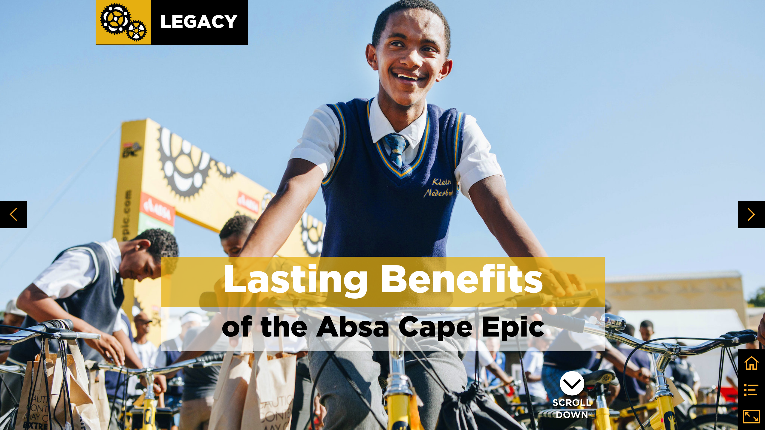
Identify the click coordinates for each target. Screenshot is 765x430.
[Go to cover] (751, 362)
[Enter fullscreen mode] (751, 416)
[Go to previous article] (13, 214)
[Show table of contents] (751, 389)
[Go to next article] (751, 214)
